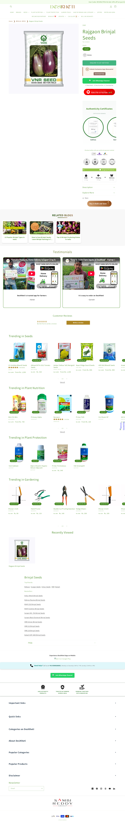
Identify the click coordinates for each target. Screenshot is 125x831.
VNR (53, 587)
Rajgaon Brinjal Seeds (36, 21)
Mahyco (27, 587)
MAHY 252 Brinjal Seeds (32, 604)
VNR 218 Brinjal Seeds (32, 631)
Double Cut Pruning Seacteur (64, 509)
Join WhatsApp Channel (101, 81)
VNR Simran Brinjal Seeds (33, 622)
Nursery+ (57, 417)
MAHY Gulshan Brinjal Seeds (34, 609)
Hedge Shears (81, 509)
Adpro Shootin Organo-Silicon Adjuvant (39, 467)
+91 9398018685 (55, 665)
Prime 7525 (80, 417)
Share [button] (86, 198)
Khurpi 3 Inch (103, 509)
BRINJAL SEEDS (21, 21)
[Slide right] (67, 379)
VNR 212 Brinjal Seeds (32, 626)
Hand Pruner (35, 509)
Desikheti (64, 820)
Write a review (78, 323)
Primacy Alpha (36, 417)
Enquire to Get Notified (99, 63)
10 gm (86, 49)
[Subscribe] (42, 788)
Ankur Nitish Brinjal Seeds (33, 596)
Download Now (99, 74)
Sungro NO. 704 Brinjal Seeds (34, 613)
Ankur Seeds (46, 587)
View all (62, 382)
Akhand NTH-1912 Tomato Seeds (40, 366)
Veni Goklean (13, 466)
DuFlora (93, 140)
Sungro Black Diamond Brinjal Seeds (37, 617)
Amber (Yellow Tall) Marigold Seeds (64, 366)
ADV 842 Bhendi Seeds (107, 365)
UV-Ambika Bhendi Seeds (17, 365)
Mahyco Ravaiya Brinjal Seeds (34, 600)
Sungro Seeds (36, 587)
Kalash (57, 587)
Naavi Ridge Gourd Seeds (85, 365)
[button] (11, 6)
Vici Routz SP (103, 417)
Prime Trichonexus (59, 466)
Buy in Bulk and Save (99, 203)
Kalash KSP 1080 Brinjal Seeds (34, 635)
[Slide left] (58, 379)
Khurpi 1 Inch (13, 509)
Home (10, 21)
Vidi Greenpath (79, 466)
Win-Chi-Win (13, 417)
